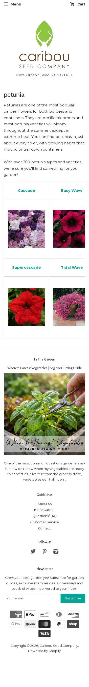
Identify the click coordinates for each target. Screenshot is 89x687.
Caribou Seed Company (59, 646)
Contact (44, 528)
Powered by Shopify (44, 651)
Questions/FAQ (45, 516)
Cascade (26, 190)
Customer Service (44, 522)
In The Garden (44, 359)
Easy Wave (72, 190)
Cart (80, 4)
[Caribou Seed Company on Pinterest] (44, 552)
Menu (15, 4)
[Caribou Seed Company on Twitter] (33, 552)
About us (45, 504)
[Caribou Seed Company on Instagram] (56, 552)
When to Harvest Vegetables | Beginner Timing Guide (44, 368)
